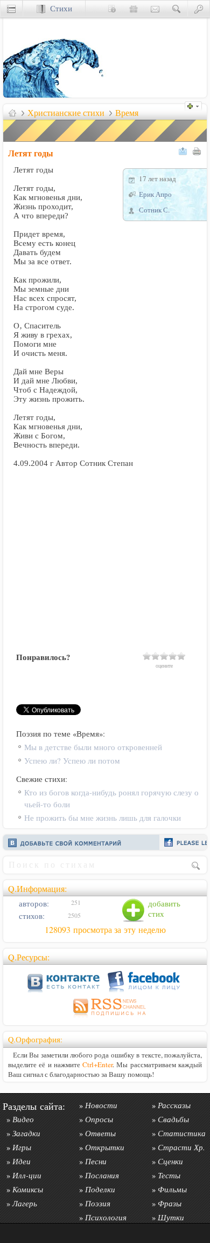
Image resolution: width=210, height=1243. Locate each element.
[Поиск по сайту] (176, 8)
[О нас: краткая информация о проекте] (112, 8)
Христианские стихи (65, 113)
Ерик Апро (155, 194)
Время (126, 113)
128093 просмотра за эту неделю (105, 930)
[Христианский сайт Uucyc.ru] (57, 95)
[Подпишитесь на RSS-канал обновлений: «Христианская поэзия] (105, 1017)
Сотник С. (154, 210)
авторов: (33, 903)
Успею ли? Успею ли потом (72, 761)
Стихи (58, 8)
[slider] (164, 655)
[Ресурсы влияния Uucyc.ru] (12, 113)
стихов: (31, 916)
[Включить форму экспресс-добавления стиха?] (196, 105)
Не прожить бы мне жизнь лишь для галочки (102, 818)
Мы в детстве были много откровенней (93, 747)
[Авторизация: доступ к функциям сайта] (198, 8)
